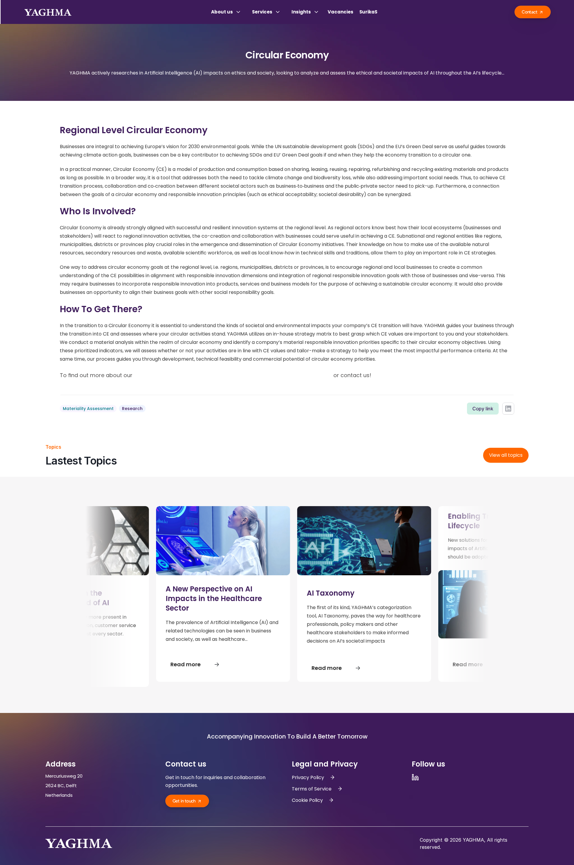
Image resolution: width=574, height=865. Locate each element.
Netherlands (59, 795)
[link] (506, 455)
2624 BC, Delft (61, 785)
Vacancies (340, 12)
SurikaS (368, 12)
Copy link (482, 409)
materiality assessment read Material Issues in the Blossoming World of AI (233, 375)
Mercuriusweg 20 (64, 776)
